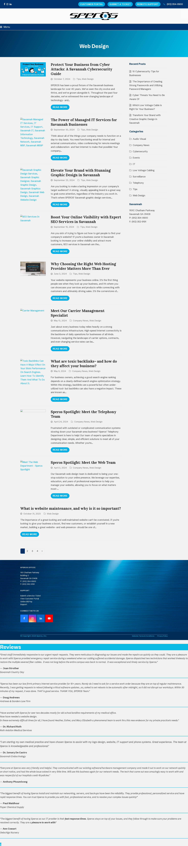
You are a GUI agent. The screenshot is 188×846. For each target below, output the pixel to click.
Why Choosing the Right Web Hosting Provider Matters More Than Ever (83, 266)
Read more (60, 107)
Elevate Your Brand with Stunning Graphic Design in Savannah (81, 172)
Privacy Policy (162, 636)
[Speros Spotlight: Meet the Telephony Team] (33, 416)
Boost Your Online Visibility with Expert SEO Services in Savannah (86, 219)
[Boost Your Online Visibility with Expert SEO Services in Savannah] (33, 218)
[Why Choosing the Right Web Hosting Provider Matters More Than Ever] (33, 268)
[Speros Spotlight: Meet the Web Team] (33, 465)
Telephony (138, 182)
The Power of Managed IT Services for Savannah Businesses (84, 122)
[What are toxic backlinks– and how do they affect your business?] (33, 371)
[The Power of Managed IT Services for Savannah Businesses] (33, 132)
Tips (78, 79)
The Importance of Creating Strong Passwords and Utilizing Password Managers (145, 85)
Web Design (88, 79)
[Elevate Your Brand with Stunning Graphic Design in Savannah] (33, 184)
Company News (80, 320)
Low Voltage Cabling (143, 170)
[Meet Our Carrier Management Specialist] (32, 310)
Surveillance (139, 176)
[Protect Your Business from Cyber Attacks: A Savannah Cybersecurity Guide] (33, 69)
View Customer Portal (29, 599)
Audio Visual (139, 138)
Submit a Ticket (120, 4)
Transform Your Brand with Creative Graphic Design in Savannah (145, 119)
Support (23, 604)
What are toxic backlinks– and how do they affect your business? (84, 363)
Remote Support (148, 4)
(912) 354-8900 (175, 4)
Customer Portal (91, 4)
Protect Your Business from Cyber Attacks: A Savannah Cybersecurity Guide (81, 69)
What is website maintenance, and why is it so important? (70, 508)
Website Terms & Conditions (143, 636)
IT (134, 164)
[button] (5, 26)
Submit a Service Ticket (30, 596)
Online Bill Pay (26, 601)
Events (136, 157)
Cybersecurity (140, 151)
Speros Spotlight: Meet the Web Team (83, 462)
